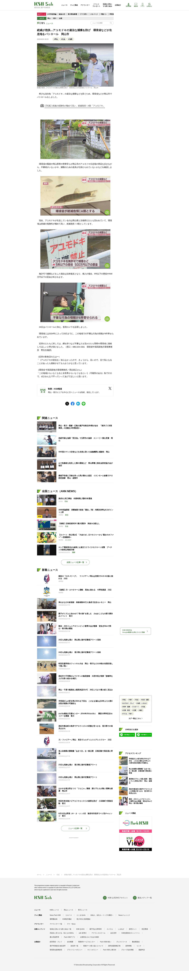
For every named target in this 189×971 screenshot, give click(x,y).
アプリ (142, 6)
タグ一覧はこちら (135, 718)
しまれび (121, 929)
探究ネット (133, 929)
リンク (139, 946)
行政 (143, 707)
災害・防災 (126, 710)
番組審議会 (136, 942)
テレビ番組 (74, 5)
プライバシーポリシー (74, 950)
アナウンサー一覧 (56, 924)
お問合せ (149, 6)
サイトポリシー (92, 950)
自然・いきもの (142, 703)
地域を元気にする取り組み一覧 (60, 929)
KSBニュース (54, 910)
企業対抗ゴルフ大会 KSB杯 (89, 937)
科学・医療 (126, 707)
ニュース (64, 5)
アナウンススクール (98, 933)
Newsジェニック (124, 915)
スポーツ (136, 707)
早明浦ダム (113, 14)
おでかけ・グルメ (128, 703)
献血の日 (62, 14)
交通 (135, 710)
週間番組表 (53, 919)
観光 (141, 710)
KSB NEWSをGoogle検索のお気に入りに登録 (133, 631)
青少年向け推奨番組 (83, 919)
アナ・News (71, 924)
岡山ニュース (68, 910)
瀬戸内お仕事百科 (95, 929)
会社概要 (70, 942)
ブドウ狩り (84, 14)
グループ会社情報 (127, 950)
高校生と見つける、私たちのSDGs (62, 933)
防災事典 (145, 929)
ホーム (39, 874)
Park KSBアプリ (69, 937)
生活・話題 (145, 700)
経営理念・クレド (56, 942)
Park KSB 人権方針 (109, 950)
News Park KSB (55, 915)
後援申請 (142, 950)
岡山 (49, 18)
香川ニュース (82, 910)
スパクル (110, 929)
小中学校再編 (51, 14)
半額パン (104, 14)
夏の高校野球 (54, 937)
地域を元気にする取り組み (107, 5)
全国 (60, 18)
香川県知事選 (73, 14)
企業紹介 (118, 5)
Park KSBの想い (105, 942)
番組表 (136, 6)
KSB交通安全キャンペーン (131, 933)
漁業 (70, 39)
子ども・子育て (128, 714)
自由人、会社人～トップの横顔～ (101, 915)
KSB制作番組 (67, 919)
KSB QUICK (80, 929)
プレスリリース (121, 942)
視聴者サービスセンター (86, 942)
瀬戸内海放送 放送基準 (58, 946)
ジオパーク (94, 14)
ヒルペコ (69, 915)
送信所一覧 (74, 946)
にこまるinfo (81, 915)
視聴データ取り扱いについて (93, 946)
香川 (54, 18)
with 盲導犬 (83, 933)
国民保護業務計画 (114, 946)
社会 (63, 39)
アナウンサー (85, 5)
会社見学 (113, 933)
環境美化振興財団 (56, 950)
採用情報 (128, 6)
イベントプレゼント (96, 5)
